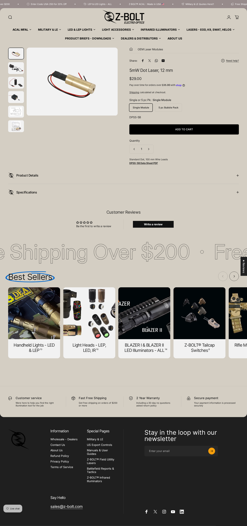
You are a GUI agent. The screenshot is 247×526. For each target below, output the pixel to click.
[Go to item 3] (16, 68)
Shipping (134, 92)
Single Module (141, 107)
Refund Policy (59, 456)
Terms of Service (61, 467)
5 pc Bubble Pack (168, 107)
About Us (56, 450)
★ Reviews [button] (243, 266)
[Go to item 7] (16, 126)
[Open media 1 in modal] (72, 82)
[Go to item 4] (16, 83)
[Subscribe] (211, 451)
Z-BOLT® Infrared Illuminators (98, 479)
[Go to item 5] (16, 97)
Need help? (232, 60)
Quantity (134, 140)
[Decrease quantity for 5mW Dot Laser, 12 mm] (133, 149)
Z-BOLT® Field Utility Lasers (100, 461)
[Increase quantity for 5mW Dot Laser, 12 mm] (149, 149)
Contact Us (57, 444)
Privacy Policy (59, 461)
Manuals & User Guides (97, 452)
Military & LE (95, 439)
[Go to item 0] (16, 53)
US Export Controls (99, 444)
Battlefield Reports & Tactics (100, 470)
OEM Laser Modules (150, 49)
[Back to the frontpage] (131, 49)
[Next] (109, 88)
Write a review (153, 224)
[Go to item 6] (16, 112)
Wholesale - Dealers (64, 439)
